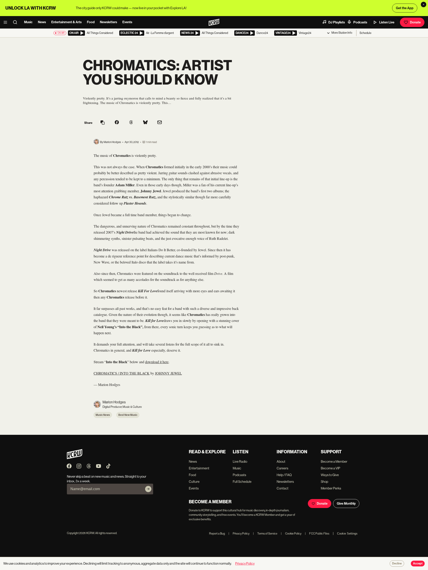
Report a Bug (217, 533)
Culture (194, 481)
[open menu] (7, 22)
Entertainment (199, 468)
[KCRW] (74, 458)
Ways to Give (330, 475)
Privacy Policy (238, 533)
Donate (415, 22)
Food (91, 22)
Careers (282, 468)
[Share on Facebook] (117, 122)
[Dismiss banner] (423, 4)
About (281, 461)
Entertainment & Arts (66, 22)
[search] (16, 22)
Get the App (405, 8)
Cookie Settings (347, 533)
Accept (417, 563)
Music (28, 22)
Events (127, 22)
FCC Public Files (317, 533)
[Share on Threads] (131, 122)
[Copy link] (102, 122)
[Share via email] (159, 122)
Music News (103, 415)
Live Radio (240, 461)
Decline (397, 563)
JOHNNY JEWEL (168, 373)
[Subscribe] (148, 489)
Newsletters (108, 22)
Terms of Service (265, 533)
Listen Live (386, 22)
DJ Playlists (336, 22)
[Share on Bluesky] (145, 122)
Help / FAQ (284, 475)
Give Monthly (346, 504)
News (42, 22)
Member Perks (331, 488)
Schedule (365, 33)
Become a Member (334, 461)
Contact (282, 488)
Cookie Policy (291, 533)
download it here (157, 361)
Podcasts (360, 22)
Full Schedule (242, 481)
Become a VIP (330, 468)
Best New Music (127, 415)
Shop (324, 481)
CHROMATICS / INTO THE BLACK (122, 373)
